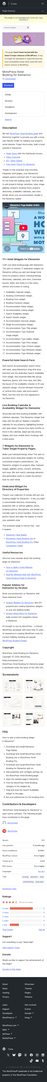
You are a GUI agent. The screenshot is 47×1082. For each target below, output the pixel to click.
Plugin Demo (11, 153)
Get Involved (30, 1005)
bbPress (7, 1034)
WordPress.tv (9, 1017)
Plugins (28, 992)
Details (8, 94)
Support (8, 119)
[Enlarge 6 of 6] (41, 715)
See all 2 (41, 871)
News (4, 988)
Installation (10, 107)
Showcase (29, 984)
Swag (28, 1017)
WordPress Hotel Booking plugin (24, 133)
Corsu (10, 1049)
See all (42, 929)
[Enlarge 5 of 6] (19, 715)
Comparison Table (14, 545)
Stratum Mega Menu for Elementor (21, 613)
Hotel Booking (28, 882)
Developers (7, 1013)
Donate (29, 1013)
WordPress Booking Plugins (14, 640)
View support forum (11, 947)
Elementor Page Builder (16, 535)
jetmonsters (10, 79)
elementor (34, 877)
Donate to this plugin (11, 969)
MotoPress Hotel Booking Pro (19, 542)
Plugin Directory (8, 11)
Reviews (8, 101)
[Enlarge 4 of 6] (41, 698)
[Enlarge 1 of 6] (19, 682)
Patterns (28, 997)
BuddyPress (9, 1038)
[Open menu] (43, 3)
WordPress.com (10, 1025)
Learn (4, 1005)
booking (25, 877)
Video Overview (13, 157)
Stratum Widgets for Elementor (19, 602)
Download (8, 85)
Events (28, 1009)
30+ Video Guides (14, 160)
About (5, 984)
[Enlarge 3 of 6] (19, 698)
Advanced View (9, 889)
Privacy (5, 997)
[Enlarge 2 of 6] (41, 682)
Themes (28, 988)
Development (11, 113)
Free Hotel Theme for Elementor (20, 164)
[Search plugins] (28, 27)
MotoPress (12, 831)
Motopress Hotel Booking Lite (19, 538)
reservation (39, 882)
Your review (7, 929)
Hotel (42, 877)
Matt (5, 1030)
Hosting (5, 992)
